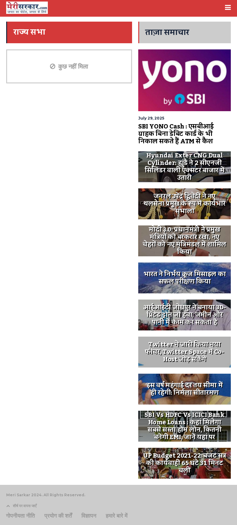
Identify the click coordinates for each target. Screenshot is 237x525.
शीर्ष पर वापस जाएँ (24, 505)
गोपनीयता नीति (20, 515)
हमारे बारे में (116, 515)
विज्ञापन (88, 515)
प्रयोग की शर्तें (58, 515)
